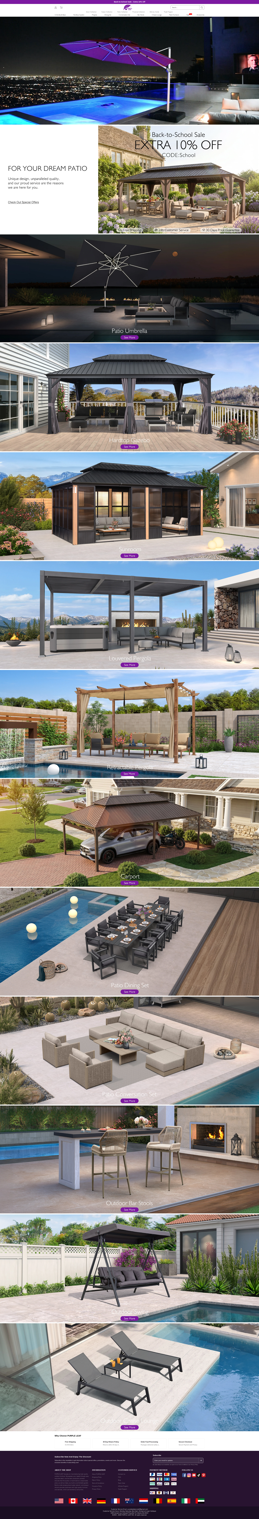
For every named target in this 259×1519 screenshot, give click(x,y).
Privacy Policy (96, 1489)
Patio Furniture (174, 15)
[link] (129, 127)
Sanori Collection (91, 12)
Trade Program (168, 12)
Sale (187, 15)
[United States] (59, 1500)
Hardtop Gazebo (78, 15)
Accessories (200, 15)
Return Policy (96, 1480)
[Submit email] (200, 1460)
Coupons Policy (97, 1486)
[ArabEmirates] (200, 1500)
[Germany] (101, 1500)
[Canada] (73, 1500)
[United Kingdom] (87, 1500)
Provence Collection (139, 12)
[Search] (201, 7)
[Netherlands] (143, 1500)
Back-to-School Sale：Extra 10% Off (129, 2)
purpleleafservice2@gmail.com (137, 1509)
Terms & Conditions (98, 1483)
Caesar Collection (107, 12)
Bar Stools (141, 15)
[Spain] (171, 1500)
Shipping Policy (97, 1477)
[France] (115, 1500)
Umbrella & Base (60, 15)
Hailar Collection (122, 12)
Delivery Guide (154, 12)
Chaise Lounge (157, 15)
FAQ (119, 1477)
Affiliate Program (123, 1486)
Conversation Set (124, 15)
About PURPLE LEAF (98, 1474)
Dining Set (108, 15)
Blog (119, 1480)
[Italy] (186, 1500)
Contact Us (121, 1474)
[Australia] (129, 1500)
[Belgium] (157, 1500)
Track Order (121, 1483)
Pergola (94, 15)
